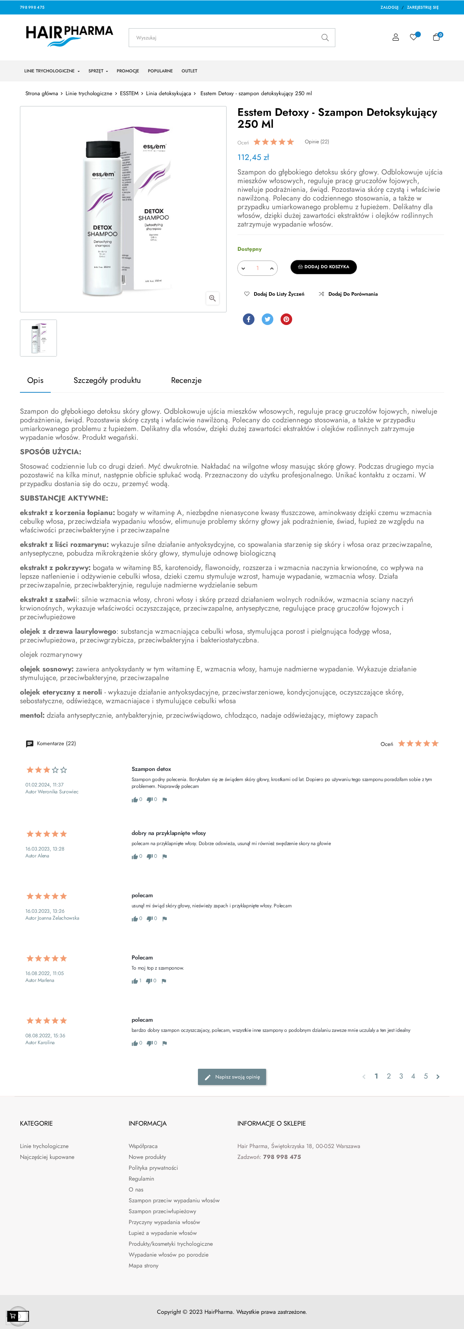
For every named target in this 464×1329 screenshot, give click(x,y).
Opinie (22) (317, 141)
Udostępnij (248, 319)
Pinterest (286, 319)
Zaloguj (389, 7)
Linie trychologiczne (44, 1146)
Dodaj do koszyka (326, 266)
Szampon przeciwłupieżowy (162, 1211)
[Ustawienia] (396, 37)
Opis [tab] (35, 380)
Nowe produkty (147, 1157)
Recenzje (186, 380)
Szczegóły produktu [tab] (107, 380)
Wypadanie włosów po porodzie (168, 1254)
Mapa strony (143, 1265)
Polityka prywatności (153, 1168)
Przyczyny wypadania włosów (164, 1222)
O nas (136, 1189)
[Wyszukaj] (325, 38)
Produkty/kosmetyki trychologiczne (171, 1244)
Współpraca (143, 1146)
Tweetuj (267, 319)
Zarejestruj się (423, 7)
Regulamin (141, 1178)
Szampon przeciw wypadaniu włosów (174, 1200)
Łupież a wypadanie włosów (163, 1233)
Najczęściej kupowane (47, 1157)
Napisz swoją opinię (237, 1076)
